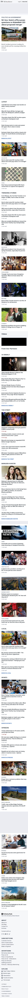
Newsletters (6, 975)
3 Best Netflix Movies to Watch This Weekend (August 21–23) (12, 373)
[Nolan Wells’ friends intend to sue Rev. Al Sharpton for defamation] (14, 290)
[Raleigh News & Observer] (8, 2)
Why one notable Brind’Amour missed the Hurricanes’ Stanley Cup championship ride (13, 222)
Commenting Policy (6, 986)
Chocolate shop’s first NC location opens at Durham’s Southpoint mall (13, 118)
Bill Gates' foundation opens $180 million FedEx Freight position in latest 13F (13, 453)
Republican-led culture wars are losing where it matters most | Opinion (13, 752)
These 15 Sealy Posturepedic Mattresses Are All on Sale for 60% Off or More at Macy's (13, 506)
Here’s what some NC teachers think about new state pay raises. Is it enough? (13, 160)
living (3, 875)
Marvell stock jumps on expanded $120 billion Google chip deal (13, 441)
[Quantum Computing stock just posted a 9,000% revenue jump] (14, 419)
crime (2, 541)
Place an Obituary (6, 960)
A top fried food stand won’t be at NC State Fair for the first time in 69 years (13, 621)
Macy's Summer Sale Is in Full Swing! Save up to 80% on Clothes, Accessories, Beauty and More (14, 490)
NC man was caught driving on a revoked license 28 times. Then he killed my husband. (13, 738)
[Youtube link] (5, 934)
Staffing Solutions (6, 962)
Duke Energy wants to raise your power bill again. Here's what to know (13, 126)
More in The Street (7, 459)
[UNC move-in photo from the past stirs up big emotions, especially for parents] (14, 238)
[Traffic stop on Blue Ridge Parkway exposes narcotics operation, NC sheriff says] (14, 793)
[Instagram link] (7, 934)
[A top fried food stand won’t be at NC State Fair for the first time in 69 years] (14, 610)
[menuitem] (2, 1)
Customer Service (6, 940)
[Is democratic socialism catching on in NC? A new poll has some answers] (14, 558)
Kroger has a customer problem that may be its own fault (13, 780)
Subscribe (24, 1)
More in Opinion (7, 757)
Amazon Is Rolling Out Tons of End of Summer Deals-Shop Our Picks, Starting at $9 (13, 498)
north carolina (5, 802)
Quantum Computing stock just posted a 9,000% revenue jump (13, 428)
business (3, 777)
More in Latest (6, 138)
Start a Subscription (7, 942)
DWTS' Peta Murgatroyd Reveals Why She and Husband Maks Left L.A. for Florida (13, 400)
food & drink (4, 272)
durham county (5, 592)
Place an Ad (4, 954)
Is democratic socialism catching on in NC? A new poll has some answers (13, 569)
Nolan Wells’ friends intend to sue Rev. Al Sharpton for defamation (13, 301)
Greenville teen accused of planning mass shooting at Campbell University (12, 544)
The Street (5, 410)
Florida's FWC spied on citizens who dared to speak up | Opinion (13, 745)
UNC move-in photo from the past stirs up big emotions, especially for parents (13, 209)
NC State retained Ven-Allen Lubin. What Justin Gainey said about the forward (13, 703)
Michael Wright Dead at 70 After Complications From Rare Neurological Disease (13, 386)
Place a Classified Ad (7, 956)
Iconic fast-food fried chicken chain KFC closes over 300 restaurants (13, 447)
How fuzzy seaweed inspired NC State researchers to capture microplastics (12, 185)
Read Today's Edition (9, 971)
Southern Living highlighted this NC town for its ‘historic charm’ (13, 905)
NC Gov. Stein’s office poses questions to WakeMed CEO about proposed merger (13, 22)
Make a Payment (6, 946)
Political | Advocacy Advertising (10, 964)
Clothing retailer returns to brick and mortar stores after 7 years (12, 434)
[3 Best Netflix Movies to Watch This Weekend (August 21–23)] (14, 364)
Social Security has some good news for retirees (13, 853)
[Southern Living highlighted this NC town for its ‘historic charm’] (14, 894)
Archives (3, 928)
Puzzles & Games (8, 978)
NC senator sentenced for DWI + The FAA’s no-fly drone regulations (12, 653)
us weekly (4, 323)
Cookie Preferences (6, 991)
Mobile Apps (6, 973)
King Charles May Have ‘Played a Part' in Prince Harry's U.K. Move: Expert (13, 379)
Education (4, 158)
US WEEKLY (5, 355)
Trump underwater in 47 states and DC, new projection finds (13, 731)
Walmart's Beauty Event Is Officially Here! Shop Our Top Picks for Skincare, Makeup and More (13, 482)
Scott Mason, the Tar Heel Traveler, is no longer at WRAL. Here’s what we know (13, 196)
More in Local (6, 673)
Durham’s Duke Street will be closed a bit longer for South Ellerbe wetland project (13, 133)
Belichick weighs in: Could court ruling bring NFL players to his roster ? (12, 718)
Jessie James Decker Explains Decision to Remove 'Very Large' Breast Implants (13, 393)
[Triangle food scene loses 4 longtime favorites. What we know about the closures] (14, 263)
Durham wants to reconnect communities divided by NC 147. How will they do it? (13, 595)
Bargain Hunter (8, 464)
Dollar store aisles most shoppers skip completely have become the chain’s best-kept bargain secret (12, 879)
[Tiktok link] (9, 934)
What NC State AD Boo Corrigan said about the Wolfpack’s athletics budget (13, 111)
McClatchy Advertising (7, 953)
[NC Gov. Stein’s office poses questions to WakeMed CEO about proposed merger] (14, 34)
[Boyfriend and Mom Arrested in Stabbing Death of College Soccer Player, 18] (14, 315)
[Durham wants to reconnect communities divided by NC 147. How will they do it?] (14, 583)
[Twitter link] (3, 934)
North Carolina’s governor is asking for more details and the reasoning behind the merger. (13, 46)
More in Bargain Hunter (9, 518)
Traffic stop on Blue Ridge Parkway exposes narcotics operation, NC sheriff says (13, 805)
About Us (4, 922)
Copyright (4, 984)
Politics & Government (11, 17)
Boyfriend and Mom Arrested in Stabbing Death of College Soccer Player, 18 (13, 326)
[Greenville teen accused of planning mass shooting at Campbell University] (14, 533)
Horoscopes (6, 980)
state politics (5, 566)
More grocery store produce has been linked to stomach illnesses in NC (12, 667)
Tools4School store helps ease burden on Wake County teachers (13, 105)
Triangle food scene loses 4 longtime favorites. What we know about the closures (12, 275)
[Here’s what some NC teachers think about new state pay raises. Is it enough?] (14, 149)
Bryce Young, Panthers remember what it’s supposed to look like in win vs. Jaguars (13, 696)
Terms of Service (5, 996)
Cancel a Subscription (7, 944)
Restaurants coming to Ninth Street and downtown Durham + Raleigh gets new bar (13, 660)
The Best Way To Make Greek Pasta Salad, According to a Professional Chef (13, 513)
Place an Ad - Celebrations (8, 958)
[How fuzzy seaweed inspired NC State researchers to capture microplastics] (14, 174)
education (4, 247)
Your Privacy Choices (6, 993)
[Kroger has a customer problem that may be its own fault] (14, 768)
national (3, 298)
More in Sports (6, 723)
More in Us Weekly (7, 405)
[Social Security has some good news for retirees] (14, 842)
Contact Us (4, 926)
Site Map (3, 924)
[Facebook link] (2, 934)
